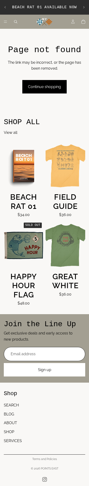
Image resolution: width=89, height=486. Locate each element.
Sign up (44, 370)
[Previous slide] (5, 7)
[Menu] (5, 21)
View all (10, 132)
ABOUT (10, 423)
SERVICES (13, 440)
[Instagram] (44, 479)
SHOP (9, 432)
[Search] (15, 22)
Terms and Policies (44, 459)
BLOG (9, 414)
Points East (49, 468)
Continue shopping (44, 87)
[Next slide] (84, 7)
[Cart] (83, 22)
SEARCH (11, 405)
